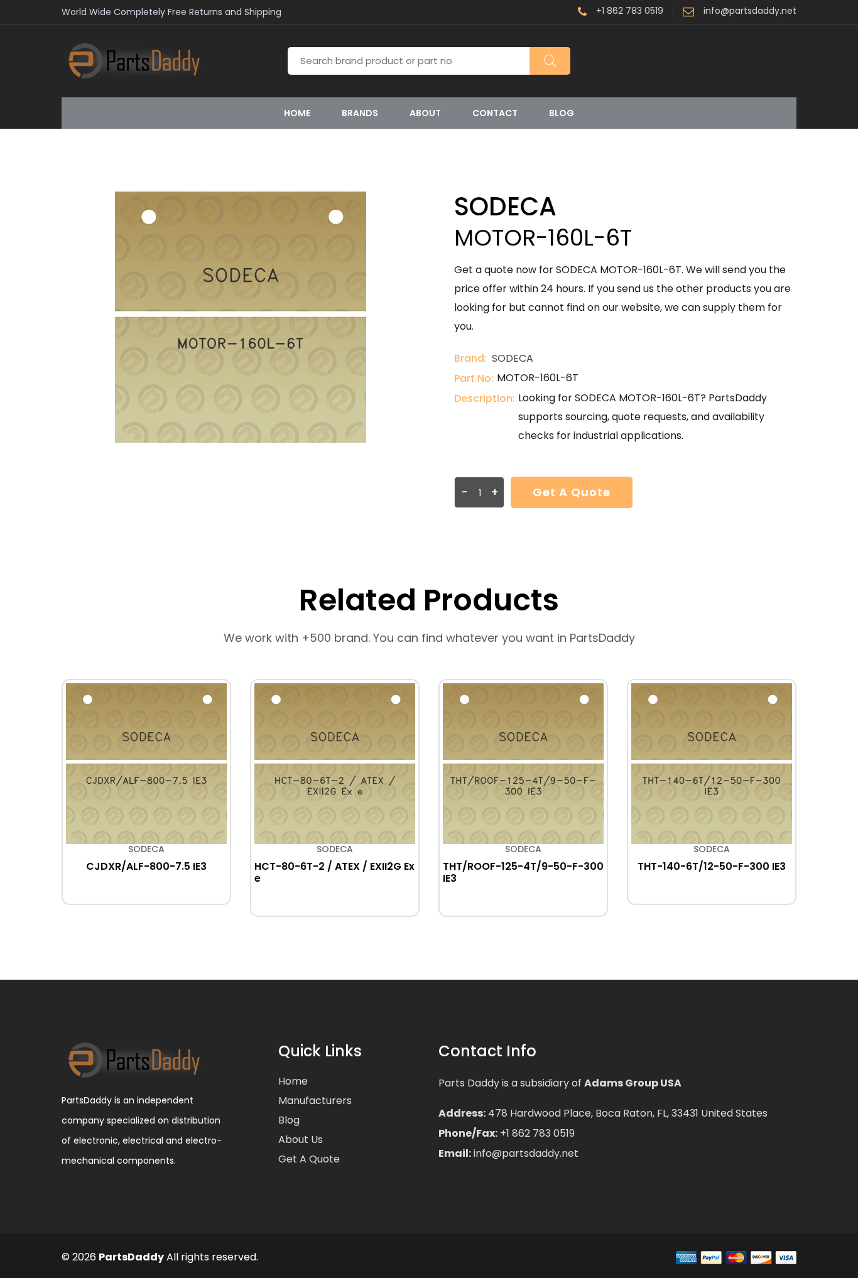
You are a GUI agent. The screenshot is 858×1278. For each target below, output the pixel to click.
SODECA (512, 358)
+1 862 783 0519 (629, 11)
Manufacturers (315, 1100)
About (425, 113)
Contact (495, 113)
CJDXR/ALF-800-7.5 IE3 (146, 866)
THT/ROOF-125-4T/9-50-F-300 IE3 (523, 872)
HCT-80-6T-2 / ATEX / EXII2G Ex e (334, 872)
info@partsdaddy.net (749, 11)
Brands (360, 113)
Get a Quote (572, 492)
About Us (300, 1139)
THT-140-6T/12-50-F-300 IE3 (712, 866)
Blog (561, 113)
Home (297, 113)
